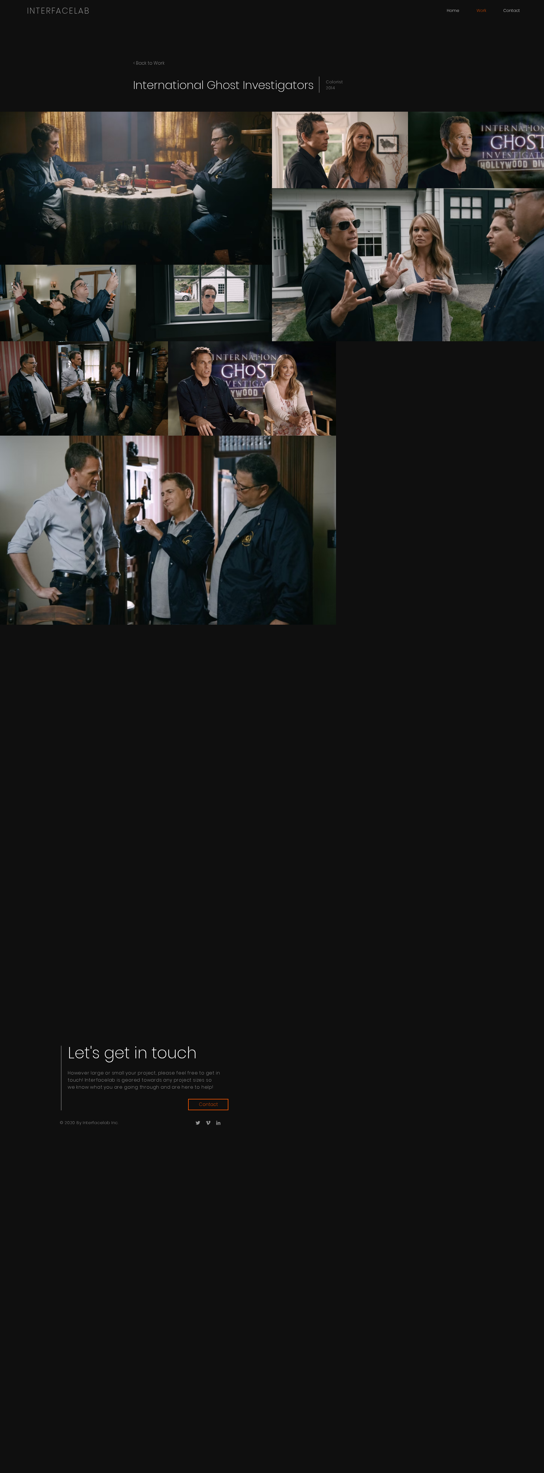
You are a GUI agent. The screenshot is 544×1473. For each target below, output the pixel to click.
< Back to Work (149, 63)
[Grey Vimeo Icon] (208, 1123)
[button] (511, 10)
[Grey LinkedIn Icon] (218, 1123)
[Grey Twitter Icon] (198, 1123)
